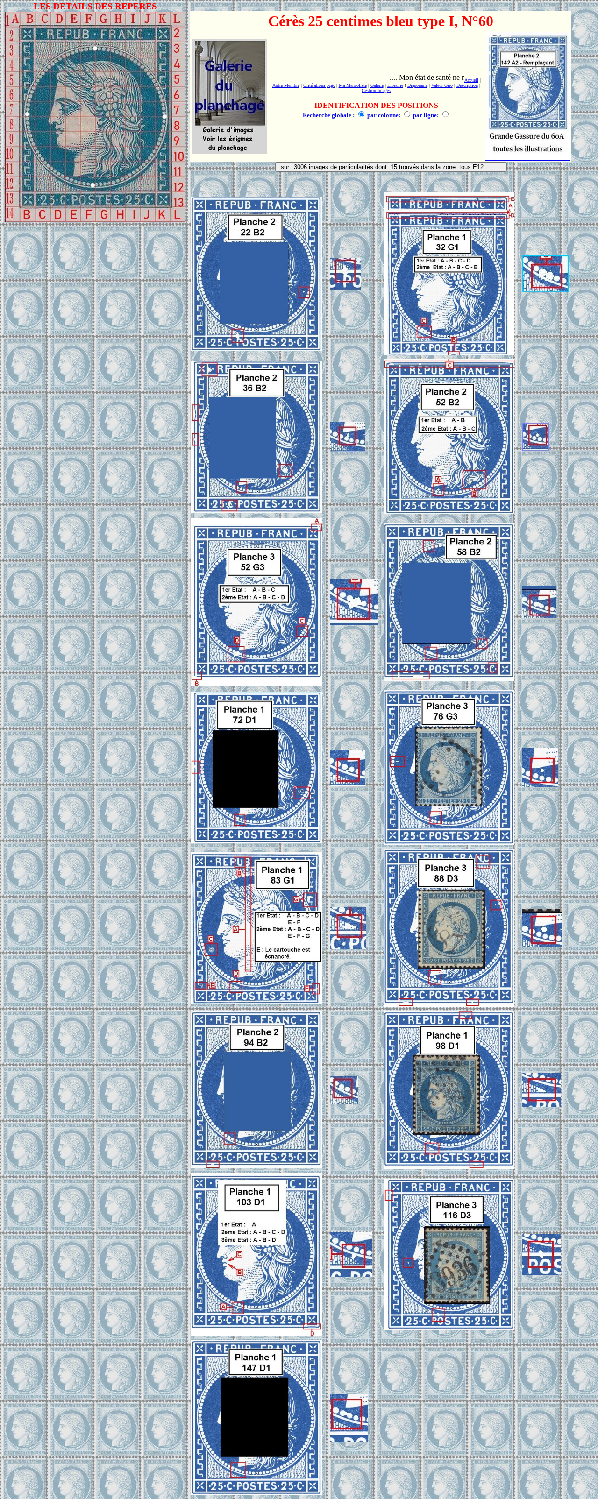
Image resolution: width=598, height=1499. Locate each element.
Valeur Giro (442, 85)
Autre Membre (285, 85)
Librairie (395, 85)
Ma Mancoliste (353, 85)
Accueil (471, 80)
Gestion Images (376, 90)
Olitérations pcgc (319, 85)
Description (467, 85)
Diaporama (417, 85)
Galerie (377, 85)
